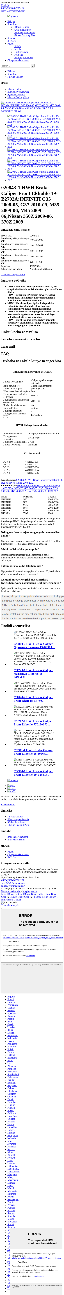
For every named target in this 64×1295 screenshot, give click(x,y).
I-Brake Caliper (21, 27)
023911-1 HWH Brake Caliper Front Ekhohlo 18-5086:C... (33, 752)
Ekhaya (11, 21)
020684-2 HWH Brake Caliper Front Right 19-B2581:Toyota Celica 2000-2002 (32, 481)
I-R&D (17, 46)
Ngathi (10, 43)
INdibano (18, 54)
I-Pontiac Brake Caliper (43, 897)
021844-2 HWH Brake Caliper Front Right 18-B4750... (33, 699)
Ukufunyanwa (21, 52)
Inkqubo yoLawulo (23, 57)
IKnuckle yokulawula (24, 32)
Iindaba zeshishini (16, 839)
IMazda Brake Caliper (34, 894)
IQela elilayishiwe (22, 29)
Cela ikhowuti (8, 804)
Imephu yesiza (30, 891)
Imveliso (18, 49)
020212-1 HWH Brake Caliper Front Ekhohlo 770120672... (33, 722)
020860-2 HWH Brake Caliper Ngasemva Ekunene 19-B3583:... (34, 645)
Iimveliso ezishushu (11, 891)
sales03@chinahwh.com (13, 885)
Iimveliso (11, 24)
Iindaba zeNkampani (17, 836)
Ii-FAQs (11, 41)
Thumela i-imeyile (10, 905)
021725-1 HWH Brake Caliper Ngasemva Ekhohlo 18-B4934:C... (33, 674)
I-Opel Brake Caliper (11, 894)
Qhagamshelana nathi (18, 60)
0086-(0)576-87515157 (12, 880)
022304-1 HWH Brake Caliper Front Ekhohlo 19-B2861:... (33, 773)
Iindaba (11, 38)
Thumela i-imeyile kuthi (13, 274)
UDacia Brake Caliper (20, 897)
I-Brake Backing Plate (24, 35)
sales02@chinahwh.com (13, 11)
